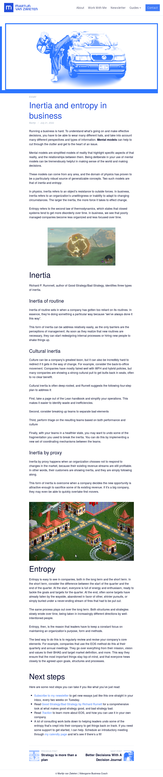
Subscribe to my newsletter (51, 695)
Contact (152, 7)
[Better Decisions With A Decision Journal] (129, 756)
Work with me (97, 7)
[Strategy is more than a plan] (34, 756)
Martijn (32, 122)
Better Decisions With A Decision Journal (103, 757)
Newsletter (118, 7)
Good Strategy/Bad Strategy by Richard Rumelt (72, 704)
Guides (134, 7)
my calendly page (56, 734)
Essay (32, 96)
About (80, 7)
